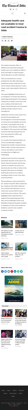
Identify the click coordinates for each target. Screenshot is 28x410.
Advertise (13, 403)
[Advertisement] (14, 368)
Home (3, 390)
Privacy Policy (19, 403)
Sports (5, 393)
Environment (13, 393)
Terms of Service (16, 404)
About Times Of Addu (5, 403)
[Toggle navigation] (13, 13)
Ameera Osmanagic (7, 36)
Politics (15, 390)
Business (21, 390)
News (8, 390)
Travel (13, 396)
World (20, 393)
